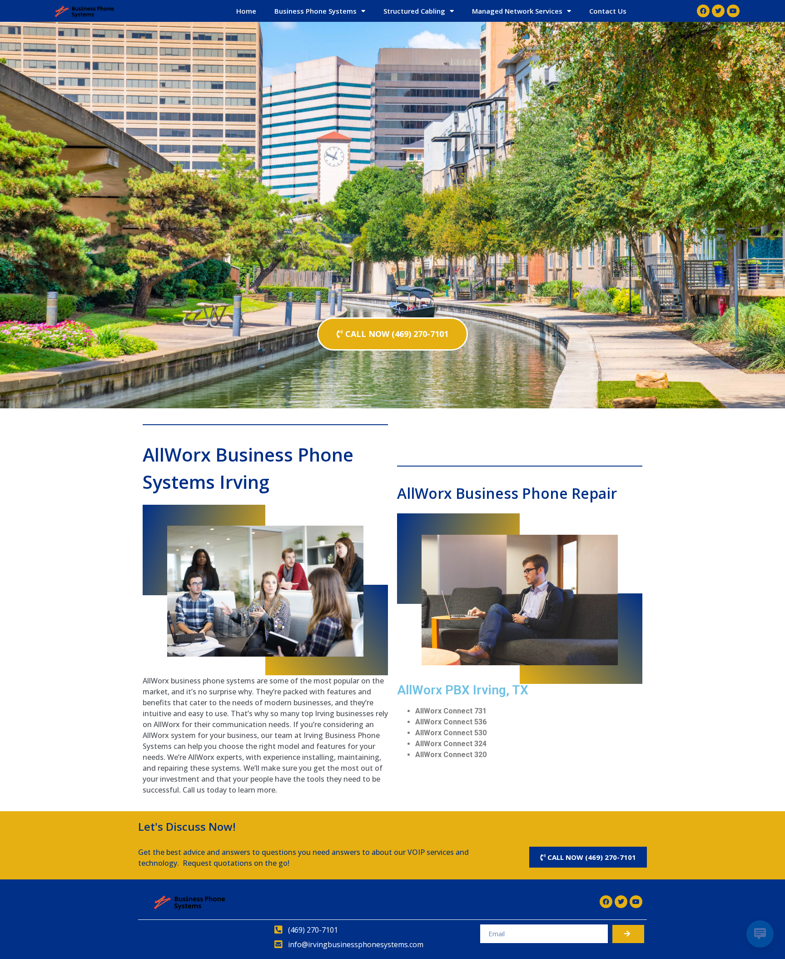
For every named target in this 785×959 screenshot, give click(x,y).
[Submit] (628, 934)
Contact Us (607, 10)
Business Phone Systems (315, 10)
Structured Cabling (414, 10)
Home (246, 10)
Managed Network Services (517, 10)
